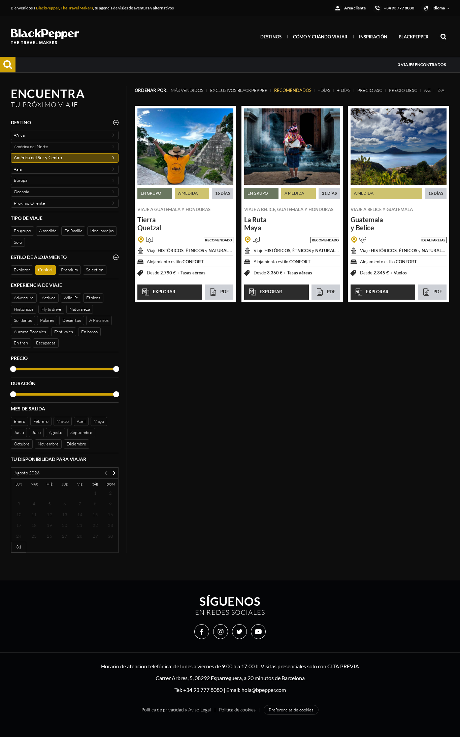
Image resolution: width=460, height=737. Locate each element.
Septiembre (81, 432)
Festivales (63, 331)
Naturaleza (79, 309)
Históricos (23, 309)
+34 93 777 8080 (203, 689)
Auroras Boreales (30, 331)
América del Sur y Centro (38, 157)
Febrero (40, 421)
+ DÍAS (344, 90)
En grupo (22, 230)
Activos (49, 297)
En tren (21, 342)
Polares (47, 320)
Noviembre (48, 443)
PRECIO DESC (403, 90)
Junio (19, 432)
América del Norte (31, 146)
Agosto (55, 432)
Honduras (198, 209)
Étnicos (93, 297)
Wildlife (71, 297)
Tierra (149, 223)
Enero (19, 421)
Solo (18, 242)
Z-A (440, 90)
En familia (73, 230)
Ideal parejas (102, 230)
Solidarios (23, 320)
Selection (94, 269)
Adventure (24, 297)
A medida (47, 230)
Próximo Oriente (29, 203)
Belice (268, 209)
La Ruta (255, 223)
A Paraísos (99, 320)
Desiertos (71, 320)
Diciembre (76, 443)
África (19, 135)
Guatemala (167, 209)
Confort (45, 269)
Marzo (63, 421)
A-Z (427, 90)
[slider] (13, 369)
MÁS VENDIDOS (187, 90)
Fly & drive (51, 309)
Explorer (22, 269)
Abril (81, 421)
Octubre (22, 443)
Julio (36, 432)
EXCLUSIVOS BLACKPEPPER (238, 90)
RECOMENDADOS (292, 90)
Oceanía (21, 191)
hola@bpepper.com (263, 689)
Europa (20, 180)
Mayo (99, 421)
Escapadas (46, 342)
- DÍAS (324, 90)
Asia (18, 169)
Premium (69, 269)
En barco (89, 331)
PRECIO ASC (369, 90)
